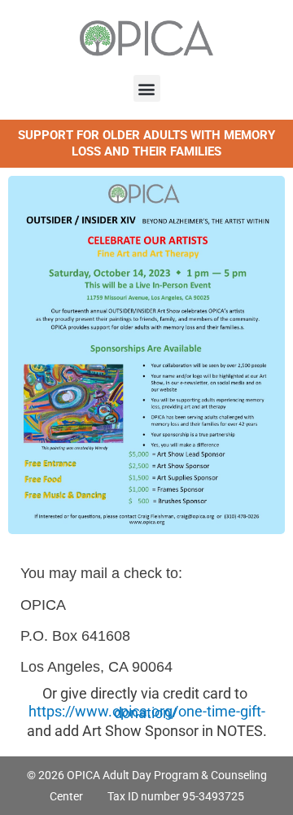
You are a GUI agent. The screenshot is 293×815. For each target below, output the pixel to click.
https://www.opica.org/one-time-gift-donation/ (146, 712)
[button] (146, 88)
